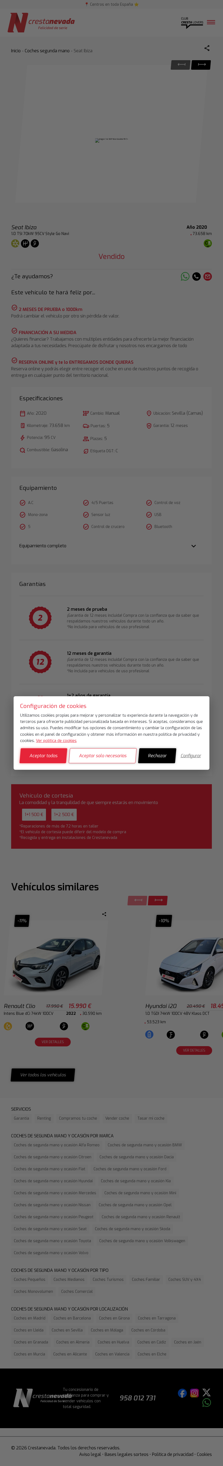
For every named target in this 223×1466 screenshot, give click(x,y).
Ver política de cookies (56, 740)
